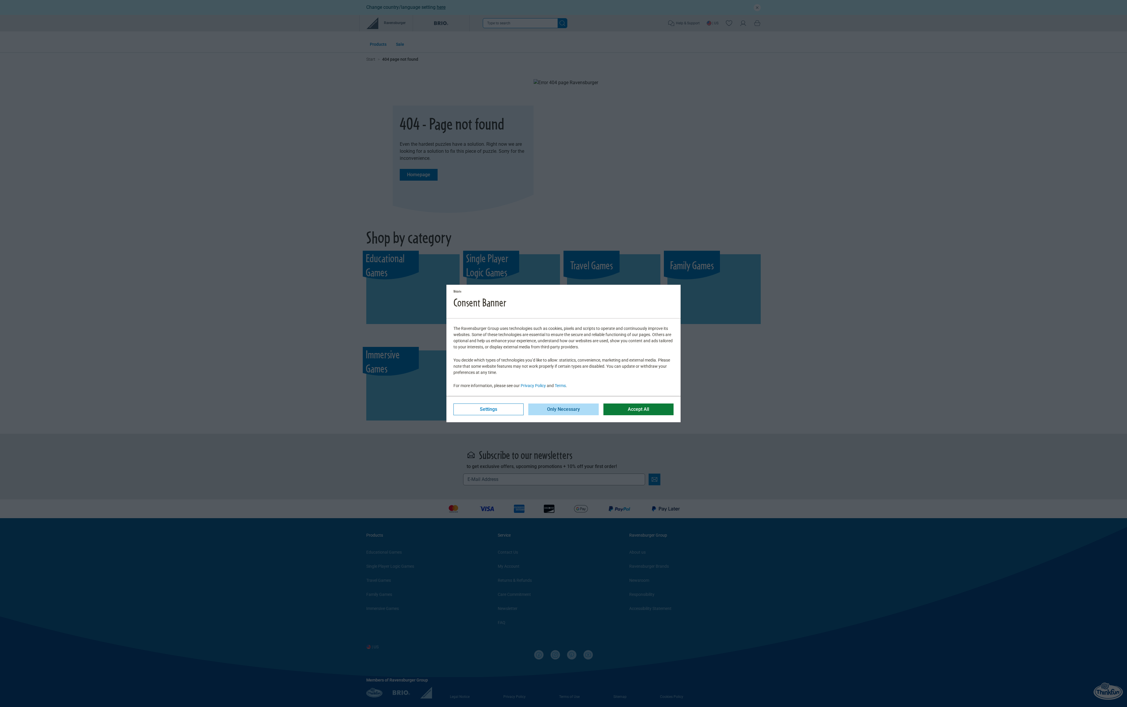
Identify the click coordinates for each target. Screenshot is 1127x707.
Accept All (638, 409)
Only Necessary (563, 409)
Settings (488, 409)
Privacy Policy (533, 385)
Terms (560, 385)
